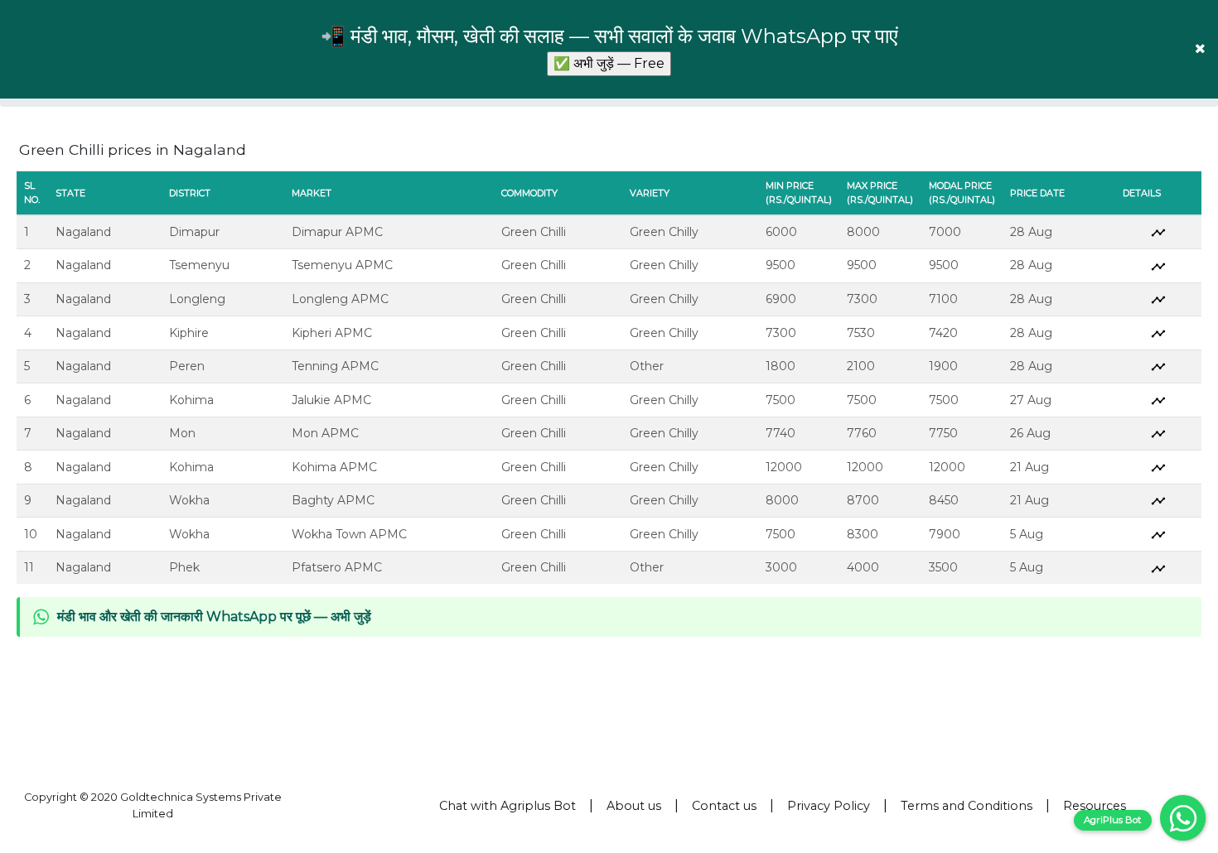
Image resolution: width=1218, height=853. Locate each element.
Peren (187, 366)
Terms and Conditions (966, 805)
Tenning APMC (335, 366)
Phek (184, 567)
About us (634, 805)
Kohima (191, 400)
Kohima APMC (334, 467)
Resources (1094, 805)
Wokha (189, 500)
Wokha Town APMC (349, 534)
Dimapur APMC (337, 231)
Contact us (724, 805)
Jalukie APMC (331, 400)
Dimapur (194, 231)
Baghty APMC (333, 500)
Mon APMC (325, 433)
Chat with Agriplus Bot (507, 805)
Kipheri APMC (332, 332)
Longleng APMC (340, 299)
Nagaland (83, 231)
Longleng (197, 299)
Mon (182, 433)
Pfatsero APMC (337, 567)
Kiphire (189, 332)
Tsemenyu (199, 265)
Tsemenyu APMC (342, 265)
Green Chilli (533, 231)
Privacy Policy (828, 805)
